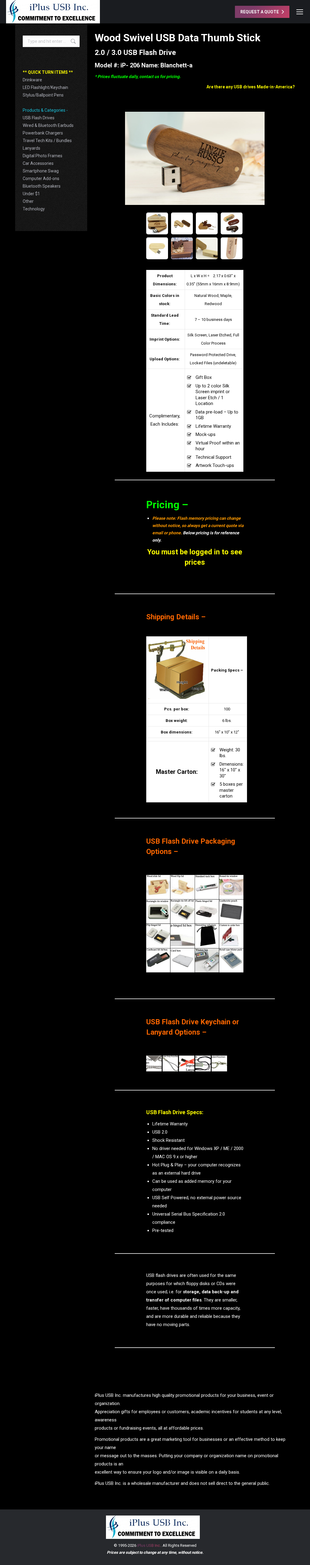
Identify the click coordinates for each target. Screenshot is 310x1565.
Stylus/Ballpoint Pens (43, 95)
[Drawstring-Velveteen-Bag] (207, 936)
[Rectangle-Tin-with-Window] (158, 912)
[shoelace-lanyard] (203, 1063)
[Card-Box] (182, 960)
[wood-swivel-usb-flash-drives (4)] (182, 248)
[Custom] (231, 936)
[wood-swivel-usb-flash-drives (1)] (231, 248)
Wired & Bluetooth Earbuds (48, 125)
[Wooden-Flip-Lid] (182, 887)
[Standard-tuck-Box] (207, 887)
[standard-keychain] (219, 1063)
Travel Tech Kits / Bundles (47, 140)
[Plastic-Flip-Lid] (207, 912)
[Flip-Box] (182, 936)
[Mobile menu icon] (299, 12)
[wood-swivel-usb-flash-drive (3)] (207, 223)
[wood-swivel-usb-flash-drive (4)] (182, 223)
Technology (34, 208)
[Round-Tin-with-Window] (231, 887)
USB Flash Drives (38, 117)
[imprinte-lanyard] (186, 1063)
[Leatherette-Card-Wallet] (231, 912)
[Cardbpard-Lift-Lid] (158, 960)
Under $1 (31, 193)
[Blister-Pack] (231, 960)
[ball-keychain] (154, 1063)
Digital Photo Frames (42, 155)
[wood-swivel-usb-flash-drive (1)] (157, 248)
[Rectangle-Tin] (182, 912)
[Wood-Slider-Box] (158, 887)
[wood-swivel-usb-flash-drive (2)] (231, 223)
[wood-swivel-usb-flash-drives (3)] (207, 248)
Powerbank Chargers (43, 133)
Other (28, 201)
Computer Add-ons (41, 178)
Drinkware (32, 79)
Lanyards (31, 148)
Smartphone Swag (41, 170)
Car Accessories (38, 163)
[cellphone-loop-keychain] (170, 1063)
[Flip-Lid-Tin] (158, 936)
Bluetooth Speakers (42, 186)
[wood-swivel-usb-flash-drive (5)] (157, 223)
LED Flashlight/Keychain (45, 87)
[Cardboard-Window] (207, 960)
